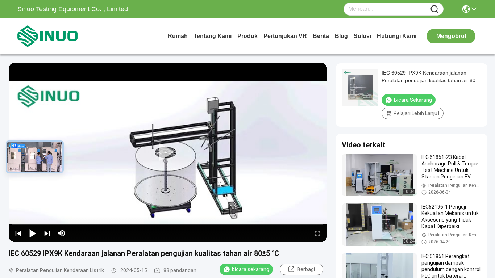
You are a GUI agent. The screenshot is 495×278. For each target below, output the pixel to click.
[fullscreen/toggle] (317, 233)
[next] (47, 233)
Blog (341, 36)
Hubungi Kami (396, 36)
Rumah (178, 36)
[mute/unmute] (61, 233)
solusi (362, 36)
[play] (168, 152)
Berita (321, 36)
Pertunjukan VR (285, 36)
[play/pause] (32, 233)
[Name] (434, 9)
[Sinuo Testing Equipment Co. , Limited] (57, 36)
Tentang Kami (213, 36)
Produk (247, 36)
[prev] (18, 233)
